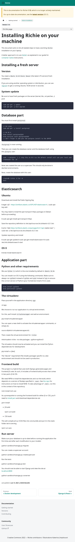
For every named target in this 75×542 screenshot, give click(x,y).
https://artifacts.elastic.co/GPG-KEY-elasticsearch (29, 205)
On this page (7, 29)
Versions (5, 511)
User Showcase (7, 525)
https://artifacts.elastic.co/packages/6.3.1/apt (27, 228)
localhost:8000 (7, 471)
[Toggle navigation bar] (3, 2)
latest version (38, 14)
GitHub (4, 528)
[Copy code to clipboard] (71, 104)
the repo (46, 381)
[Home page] (3, 20)
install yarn (12, 398)
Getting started (7, 508)
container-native (8, 58)
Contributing (6, 514)
